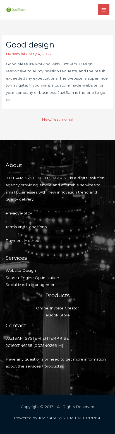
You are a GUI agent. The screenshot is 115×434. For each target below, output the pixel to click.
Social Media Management (31, 284)
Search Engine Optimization (32, 277)
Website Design (21, 270)
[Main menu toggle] (104, 10)
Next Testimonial (57, 119)
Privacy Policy (19, 213)
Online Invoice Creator (57, 308)
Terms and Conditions (26, 227)
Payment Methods (23, 240)
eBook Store (57, 315)
